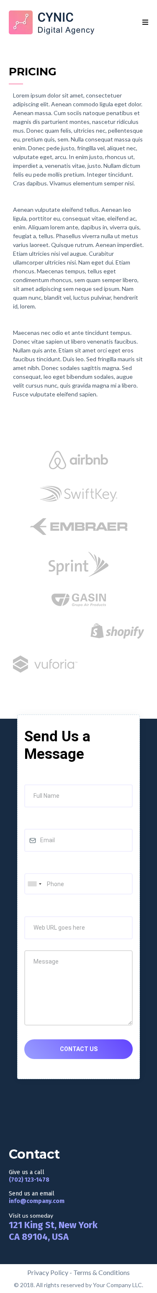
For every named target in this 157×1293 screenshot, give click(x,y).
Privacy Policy (47, 1272)
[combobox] (34, 884)
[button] (145, 22)
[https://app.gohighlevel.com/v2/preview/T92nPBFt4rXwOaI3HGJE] (51, 22)
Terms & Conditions (101, 1272)
